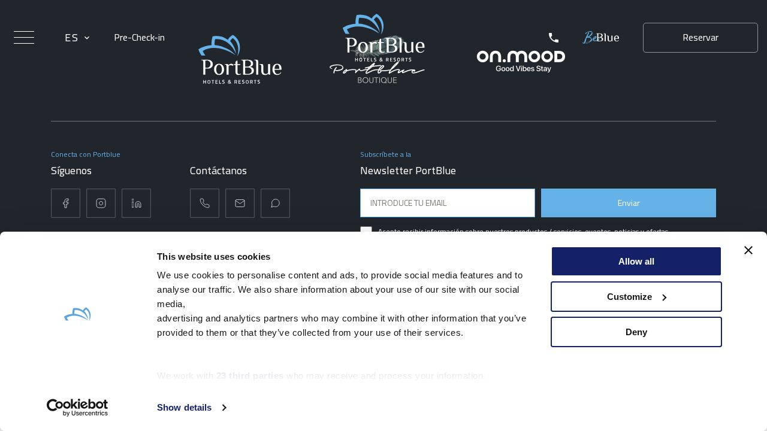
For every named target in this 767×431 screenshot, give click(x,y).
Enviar (629, 202)
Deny (636, 332)
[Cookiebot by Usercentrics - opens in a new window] (77, 408)
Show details (184, 407)
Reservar (700, 37)
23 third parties (250, 376)
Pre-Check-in (139, 37)
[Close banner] (748, 250)
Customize (629, 297)
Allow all (636, 261)
